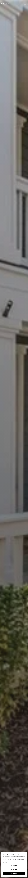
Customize (14, 869)
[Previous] (4, 439)
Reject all (14, 865)
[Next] (23, 439)
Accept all (14, 873)
